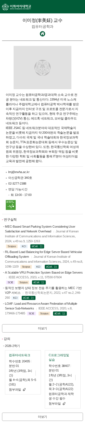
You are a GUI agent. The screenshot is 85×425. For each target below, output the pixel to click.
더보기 (42, 328)
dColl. (35, 246)
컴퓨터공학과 (43, 27)
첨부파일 (15, 389)
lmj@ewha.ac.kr (19, 172)
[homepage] (42, 33)
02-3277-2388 (17, 183)
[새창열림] (16, 6)
